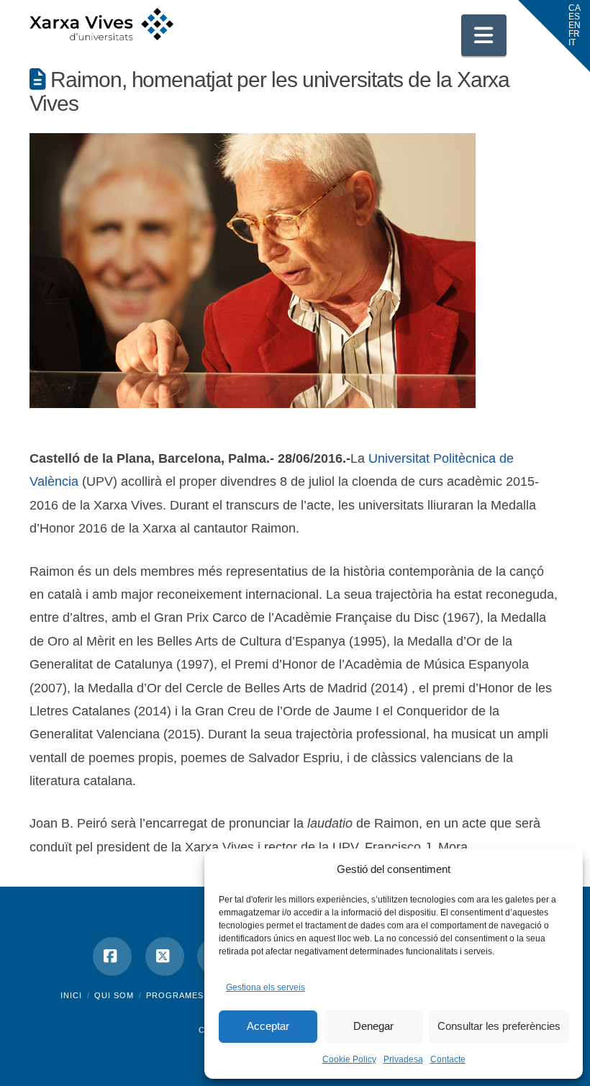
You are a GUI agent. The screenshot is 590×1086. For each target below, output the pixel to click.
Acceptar (268, 1026)
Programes (175, 995)
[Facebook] (112, 956)
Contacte (448, 1059)
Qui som (114, 995)
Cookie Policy (349, 1059)
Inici (71, 995)
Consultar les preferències (498, 1026)
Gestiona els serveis (265, 987)
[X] (164, 956)
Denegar (373, 1026)
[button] (484, 35)
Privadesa (403, 1059)
